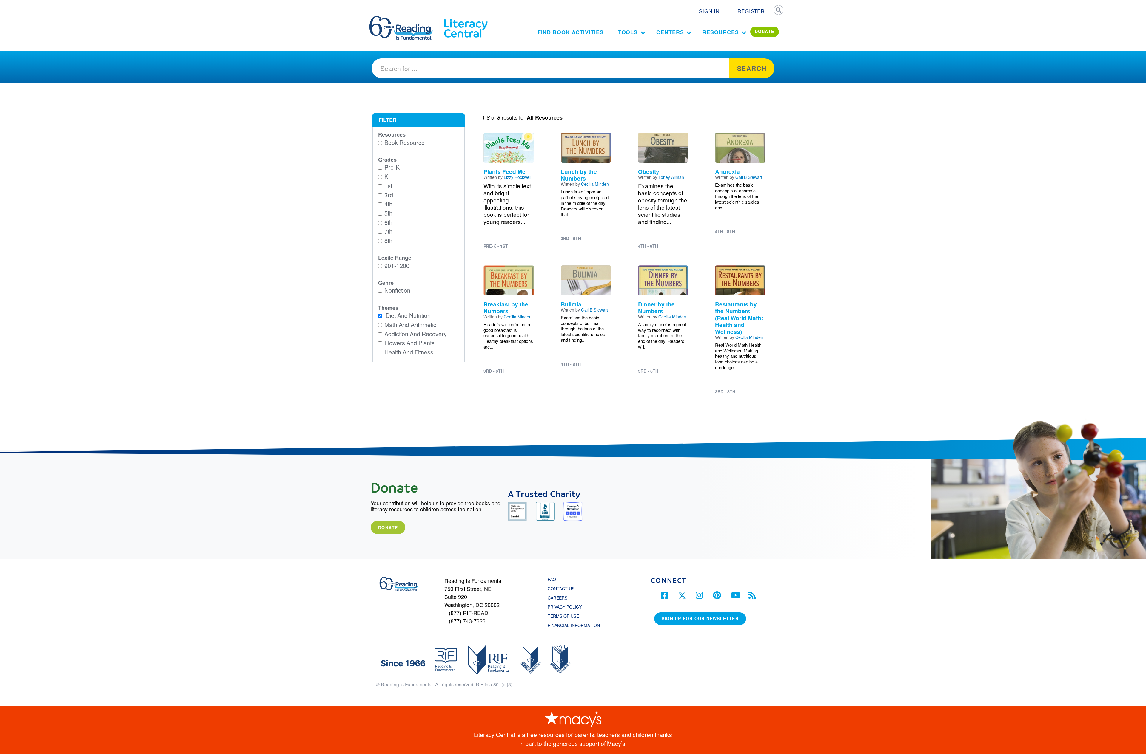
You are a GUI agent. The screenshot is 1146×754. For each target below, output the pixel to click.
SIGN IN (709, 11)
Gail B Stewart (748, 177)
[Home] (405, 18)
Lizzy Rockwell (517, 177)
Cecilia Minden (595, 184)
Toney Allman (671, 177)
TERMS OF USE (566, 616)
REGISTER (751, 11)
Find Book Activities (570, 32)
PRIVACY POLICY (565, 607)
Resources (720, 32)
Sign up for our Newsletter (700, 618)
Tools (628, 32)
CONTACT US (563, 589)
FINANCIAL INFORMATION (574, 625)
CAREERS (557, 598)
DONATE (764, 31)
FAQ (552, 579)
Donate (388, 527)
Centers (670, 32)
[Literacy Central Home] (465, 18)
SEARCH (778, 10)
